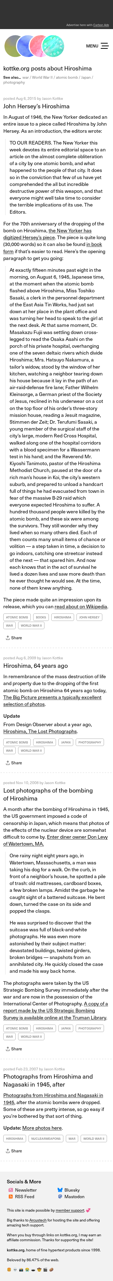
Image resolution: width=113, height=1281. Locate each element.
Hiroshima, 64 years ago (35, 665)
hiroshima (14, 1138)
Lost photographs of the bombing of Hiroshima (48, 793)
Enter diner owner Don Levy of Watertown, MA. (55, 840)
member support (70, 1210)
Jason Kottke (52, 98)
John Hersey (89, 617)
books (41, 617)
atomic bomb (67, 77)
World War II (42, 77)
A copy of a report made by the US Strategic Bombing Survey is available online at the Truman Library (55, 1010)
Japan (86, 77)
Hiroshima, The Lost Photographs (40, 731)
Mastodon (74, 1196)
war (25, 77)
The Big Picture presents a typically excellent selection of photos (52, 700)
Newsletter (26, 1189)
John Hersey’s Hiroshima (36, 105)
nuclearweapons (46, 1138)
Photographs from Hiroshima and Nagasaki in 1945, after (48, 1079)
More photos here (42, 1127)
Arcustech (38, 1220)
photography (14, 82)
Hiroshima (62, 617)
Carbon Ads (101, 24)
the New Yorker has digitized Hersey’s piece (47, 234)
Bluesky (72, 1189)
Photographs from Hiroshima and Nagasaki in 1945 (53, 1098)
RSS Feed (24, 1196)
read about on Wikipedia (81, 606)
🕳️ (33, 1269)
